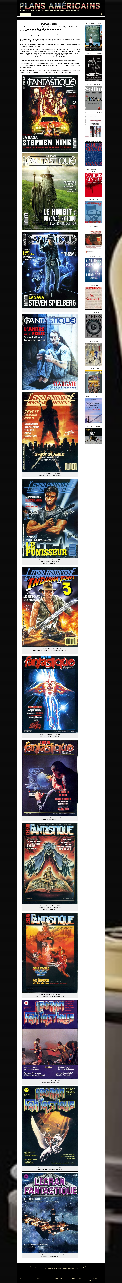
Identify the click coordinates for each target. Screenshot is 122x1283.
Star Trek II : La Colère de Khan (43, 996)
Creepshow (42, 907)
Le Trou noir (44, 1256)
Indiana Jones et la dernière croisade (42, 650)
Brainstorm (42, 736)
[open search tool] (101, 14)
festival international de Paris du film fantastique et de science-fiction (44, 28)
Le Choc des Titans (43, 1169)
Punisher (43, 561)
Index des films (25, 14)
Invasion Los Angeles (44, 475)
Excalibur (43, 1082)
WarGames (43, 819)
